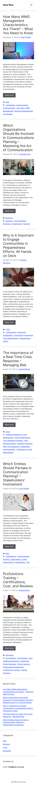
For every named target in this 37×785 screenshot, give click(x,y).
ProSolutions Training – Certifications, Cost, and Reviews (18, 580)
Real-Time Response (11, 447)
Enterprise (7, 224)
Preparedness (24, 338)
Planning (26, 224)
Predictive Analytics (24, 444)
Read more (9, 95)
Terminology (8, 114)
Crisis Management (10, 338)
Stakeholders (20, 562)
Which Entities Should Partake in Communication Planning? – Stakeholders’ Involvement (17, 474)
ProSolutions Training (11, 670)
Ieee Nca (8, 4)
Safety (5, 341)
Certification (10, 105)
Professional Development (13, 667)
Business (9, 218)
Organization (17, 224)
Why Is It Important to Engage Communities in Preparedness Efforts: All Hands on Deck (18, 245)
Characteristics (22, 105)
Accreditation (11, 658)
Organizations (8, 562)
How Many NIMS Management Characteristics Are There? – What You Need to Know (18, 25)
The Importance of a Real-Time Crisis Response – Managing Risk (18, 359)
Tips (28, 562)
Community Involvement (23, 335)
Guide (24, 559)
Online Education (9, 664)
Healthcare (24, 661)
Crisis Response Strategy (13, 441)
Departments (16, 559)
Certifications (22, 658)
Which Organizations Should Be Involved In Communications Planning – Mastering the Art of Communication (18, 137)
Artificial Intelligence (14, 435)
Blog (7, 102)
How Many (20, 108)
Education (10, 655)
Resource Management (23, 111)
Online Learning (23, 664)
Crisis (8, 329)
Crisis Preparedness (22, 438)
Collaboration (11, 332)
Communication (9, 108)
